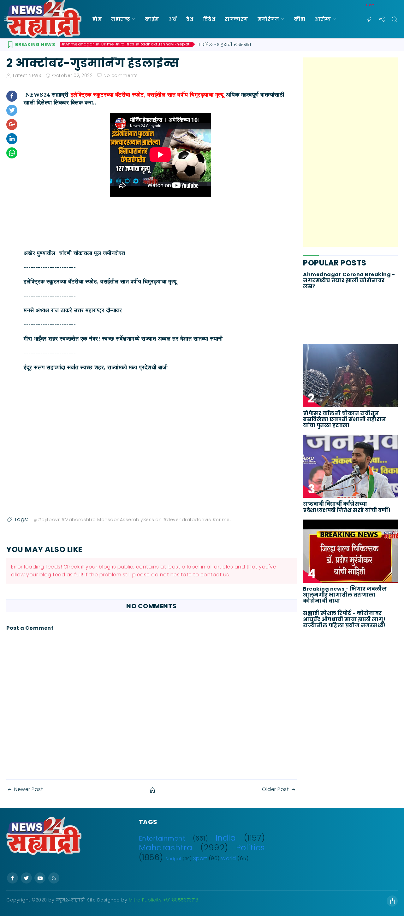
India (226, 837)
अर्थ (173, 19)
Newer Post (28, 789)
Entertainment (162, 838)
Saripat (173, 858)
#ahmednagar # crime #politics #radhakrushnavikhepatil (127, 44)
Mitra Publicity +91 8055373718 (164, 900)
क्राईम (152, 19)
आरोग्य (323, 19)
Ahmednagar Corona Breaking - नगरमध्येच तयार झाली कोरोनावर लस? (349, 280)
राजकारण (236, 19)
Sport (200, 858)
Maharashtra (166, 847)
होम (97, 19)
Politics (250, 847)
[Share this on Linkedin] (11, 138)
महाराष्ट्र (120, 19)
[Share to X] (11, 110)
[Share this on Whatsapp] (11, 152)
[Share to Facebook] (11, 96)
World (228, 858)
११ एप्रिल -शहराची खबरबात (224, 44)
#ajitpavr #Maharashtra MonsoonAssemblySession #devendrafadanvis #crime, (134, 519)
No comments (121, 75)
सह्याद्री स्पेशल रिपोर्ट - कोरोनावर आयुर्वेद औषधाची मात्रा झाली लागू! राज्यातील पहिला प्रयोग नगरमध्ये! (344, 619)
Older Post (275, 789)
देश (189, 19)
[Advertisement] (350, 152)
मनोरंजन (268, 19)
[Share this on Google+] (11, 124)
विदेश (209, 19)
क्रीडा (299, 19)
